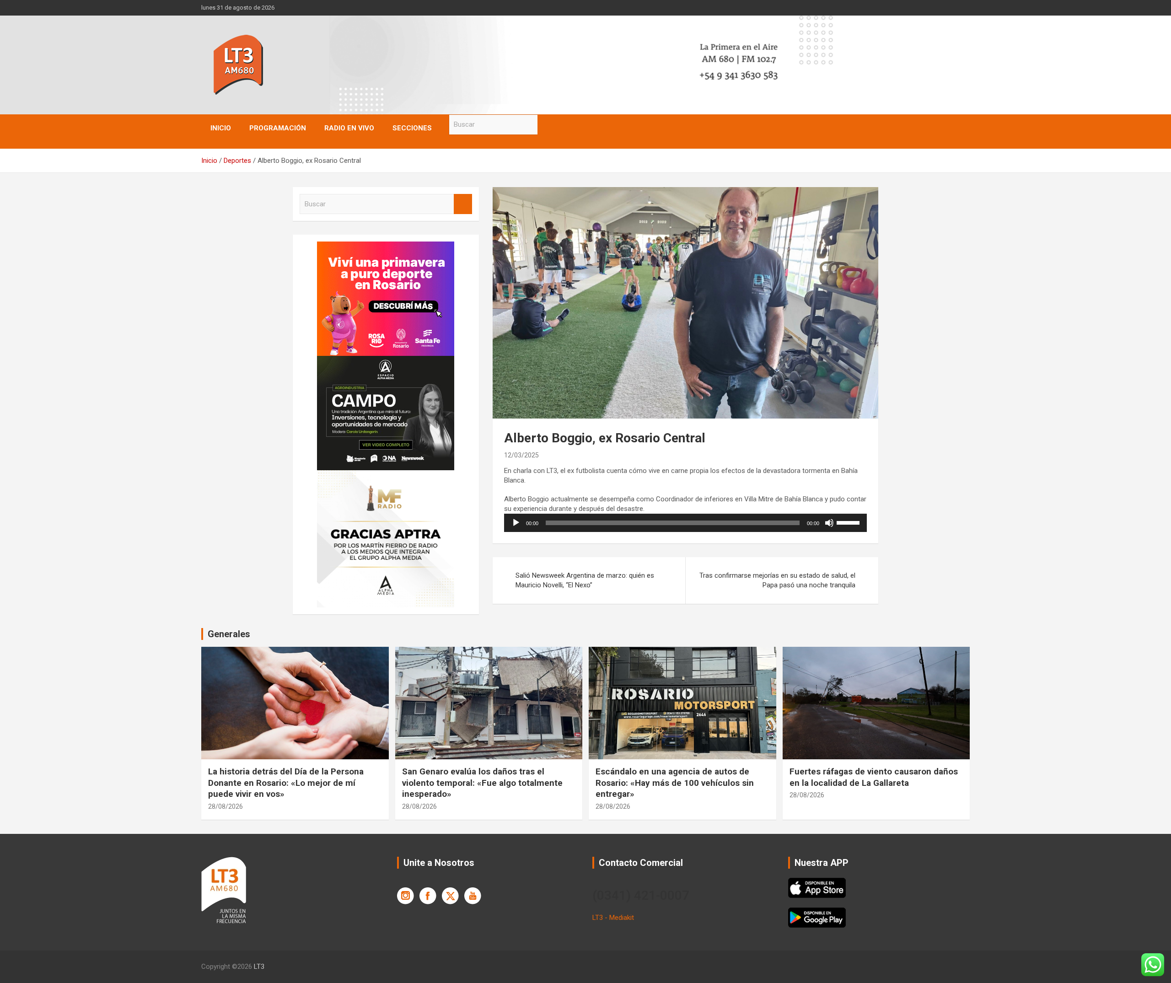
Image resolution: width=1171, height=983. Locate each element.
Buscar (546, 124)
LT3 (259, 966)
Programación (277, 128)
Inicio (220, 128)
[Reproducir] (516, 522)
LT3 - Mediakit (613, 917)
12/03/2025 (521, 455)
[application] (685, 523)
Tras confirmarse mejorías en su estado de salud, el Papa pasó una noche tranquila (777, 580)
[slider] (849, 522)
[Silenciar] (829, 522)
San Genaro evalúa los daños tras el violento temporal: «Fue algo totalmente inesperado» (482, 782)
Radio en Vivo (349, 128)
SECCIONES (412, 128)
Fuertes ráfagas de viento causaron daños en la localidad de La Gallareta (874, 777)
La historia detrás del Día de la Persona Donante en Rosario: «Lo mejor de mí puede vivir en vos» (286, 782)
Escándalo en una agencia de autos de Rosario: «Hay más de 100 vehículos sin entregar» (675, 782)
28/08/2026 (225, 806)
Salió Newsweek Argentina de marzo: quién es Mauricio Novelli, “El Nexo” (585, 580)
